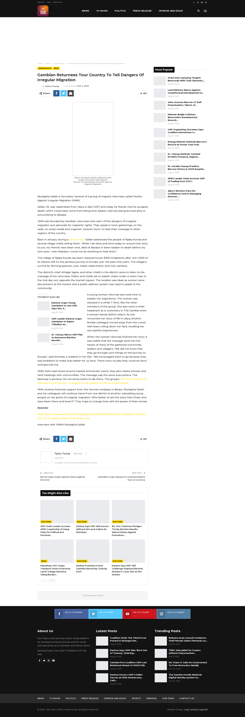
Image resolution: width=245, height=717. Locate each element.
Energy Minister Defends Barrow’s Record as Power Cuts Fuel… (187, 143)
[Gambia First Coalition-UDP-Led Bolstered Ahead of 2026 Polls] (102, 665)
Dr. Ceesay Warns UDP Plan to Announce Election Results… (67, 337)
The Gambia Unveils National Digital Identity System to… (185, 676)
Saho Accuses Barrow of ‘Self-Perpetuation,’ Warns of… (185, 103)
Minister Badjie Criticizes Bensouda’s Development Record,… (182, 117)
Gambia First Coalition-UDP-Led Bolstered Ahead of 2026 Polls (128, 664)
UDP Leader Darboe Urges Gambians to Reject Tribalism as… (66, 321)
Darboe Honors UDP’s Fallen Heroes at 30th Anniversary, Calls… (126, 677)
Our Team (168, 698)
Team (49, 2)
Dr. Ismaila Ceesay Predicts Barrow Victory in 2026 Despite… (186, 167)
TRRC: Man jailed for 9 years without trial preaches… (185, 651)
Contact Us (57, 2)
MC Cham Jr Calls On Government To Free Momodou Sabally (188, 664)
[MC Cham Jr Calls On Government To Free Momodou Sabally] (161, 665)
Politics (120, 10)
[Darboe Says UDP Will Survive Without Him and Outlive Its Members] (92, 511)
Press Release (142, 10)
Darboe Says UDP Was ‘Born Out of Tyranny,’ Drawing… (128, 651)
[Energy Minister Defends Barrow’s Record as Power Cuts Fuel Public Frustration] (160, 144)
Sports (136, 698)
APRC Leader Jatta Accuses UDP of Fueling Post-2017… (186, 180)
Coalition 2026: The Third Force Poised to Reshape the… (128, 639)
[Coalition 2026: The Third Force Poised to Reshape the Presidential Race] (102, 641)
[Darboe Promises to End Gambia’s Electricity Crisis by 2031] (92, 551)
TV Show (102, 10)
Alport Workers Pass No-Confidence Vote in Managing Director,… (184, 193)
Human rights (44, 68)
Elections (46, 522)
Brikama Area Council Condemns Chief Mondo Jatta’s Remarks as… (188, 639)
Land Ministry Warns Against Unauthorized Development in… (186, 91)
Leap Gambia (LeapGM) (196, 709)
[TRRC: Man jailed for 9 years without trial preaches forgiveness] (161, 653)
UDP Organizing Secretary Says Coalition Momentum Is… (186, 131)
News (85, 10)
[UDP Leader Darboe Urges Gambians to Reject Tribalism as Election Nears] (43, 321)
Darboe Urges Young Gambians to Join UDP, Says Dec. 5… (64, 305)
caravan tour (77, 239)
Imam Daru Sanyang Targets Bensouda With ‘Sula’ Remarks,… (186, 79)
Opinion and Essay (171, 10)
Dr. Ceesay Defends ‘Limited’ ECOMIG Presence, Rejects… (184, 155)
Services (40, 2)
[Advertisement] (122, 38)
